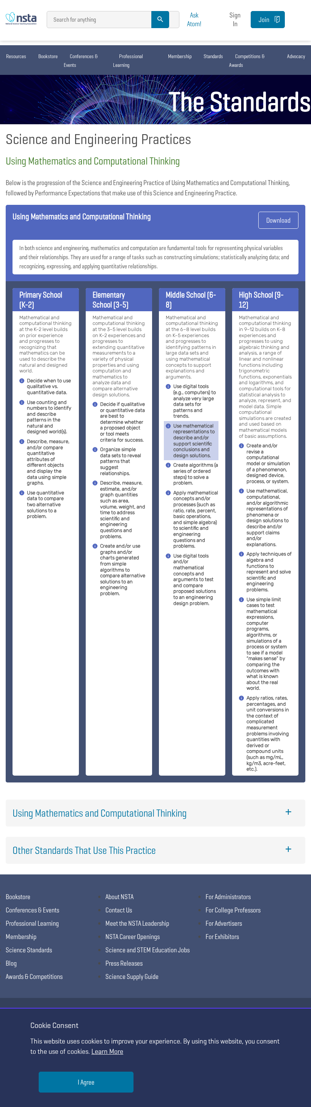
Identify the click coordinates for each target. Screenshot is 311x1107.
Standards (213, 56)
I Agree (86, 1082)
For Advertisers (224, 923)
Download (278, 220)
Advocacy (296, 56)
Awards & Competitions (34, 976)
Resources (16, 56)
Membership (180, 56)
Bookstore (48, 56)
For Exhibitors (222, 936)
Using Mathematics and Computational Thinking (100, 813)
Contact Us (118, 910)
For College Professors (233, 910)
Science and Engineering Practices (98, 139)
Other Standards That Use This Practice (84, 850)
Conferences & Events (81, 60)
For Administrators (228, 896)
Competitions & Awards (247, 60)
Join (264, 19)
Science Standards (29, 949)
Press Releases (124, 963)
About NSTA (119, 896)
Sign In (234, 19)
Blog (11, 963)
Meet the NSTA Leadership (137, 923)
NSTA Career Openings (132, 936)
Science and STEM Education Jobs (147, 949)
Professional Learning (128, 60)
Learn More (107, 1051)
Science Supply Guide (132, 976)
